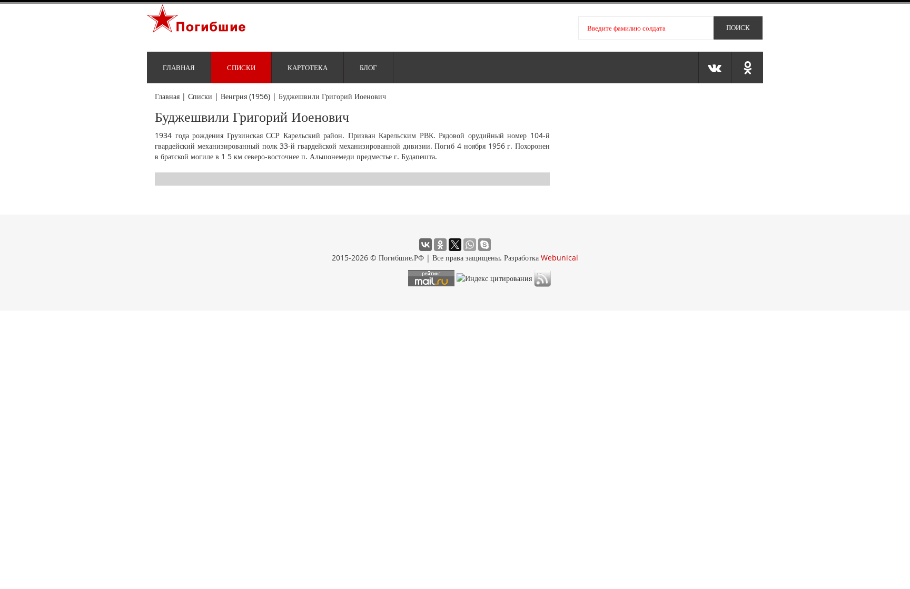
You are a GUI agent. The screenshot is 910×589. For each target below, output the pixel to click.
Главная (179, 67)
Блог (368, 67)
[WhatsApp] (469, 244)
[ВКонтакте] (425, 244)
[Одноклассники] (440, 244)
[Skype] (484, 244)
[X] (455, 244)
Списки (241, 67)
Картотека (308, 67)
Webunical (559, 258)
